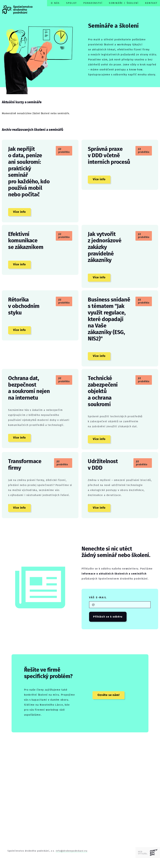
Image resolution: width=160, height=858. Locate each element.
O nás (55, 3)
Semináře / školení (124, 3)
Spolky (71, 3)
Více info (19, 211)
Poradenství (92, 3)
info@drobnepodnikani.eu (72, 851)
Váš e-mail (98, 597)
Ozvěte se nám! (109, 695)
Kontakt (151, 3)
